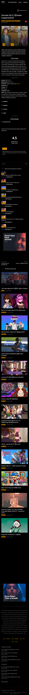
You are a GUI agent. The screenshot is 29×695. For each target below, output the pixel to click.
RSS (24, 638)
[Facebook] (4, 639)
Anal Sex (15, 49)
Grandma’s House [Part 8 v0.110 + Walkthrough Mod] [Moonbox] (12, 219)
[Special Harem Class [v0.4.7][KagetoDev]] (3, 187)
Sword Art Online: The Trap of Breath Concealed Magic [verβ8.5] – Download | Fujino (12, 511)
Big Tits (23, 49)
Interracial (23, 51)
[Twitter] (13, 642)
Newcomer (3, 181)
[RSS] (21, 639)
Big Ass (19, 49)
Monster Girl (18, 53)
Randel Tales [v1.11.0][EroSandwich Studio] (13, 466)
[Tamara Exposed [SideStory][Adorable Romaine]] (3, 195)
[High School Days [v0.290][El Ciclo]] (14, 478)
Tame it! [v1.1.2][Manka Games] (22, 263)
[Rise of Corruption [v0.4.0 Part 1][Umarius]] (3, 180)
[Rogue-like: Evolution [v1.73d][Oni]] (14, 525)
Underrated (17, 20)
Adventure (10, 49)
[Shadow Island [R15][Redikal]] (3, 209)
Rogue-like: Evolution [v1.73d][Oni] (10, 535)
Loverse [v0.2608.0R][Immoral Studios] (9, 204)
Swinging (3, 55)
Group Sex (18, 51)
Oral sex (23, 53)
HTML (3, 290)
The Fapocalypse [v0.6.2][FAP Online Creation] (11, 175)
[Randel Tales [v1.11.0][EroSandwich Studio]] (14, 456)
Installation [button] (5, 101)
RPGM (13, 20)
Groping (13, 51)
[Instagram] (12, 639)
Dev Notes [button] (5, 109)
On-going (3, 20)
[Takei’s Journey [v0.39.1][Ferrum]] (3, 225)
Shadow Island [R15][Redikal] (7, 212)
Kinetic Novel (4, 53)
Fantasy (8, 51)
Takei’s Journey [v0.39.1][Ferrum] (8, 227)
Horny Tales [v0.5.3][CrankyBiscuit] (5, 264)
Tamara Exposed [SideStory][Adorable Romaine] (11, 197)
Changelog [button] (5, 105)
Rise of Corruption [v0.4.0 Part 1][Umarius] (10, 182)
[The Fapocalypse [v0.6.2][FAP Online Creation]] (3, 173)
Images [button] (4, 113)
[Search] (26, 163)
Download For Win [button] (6, 122)
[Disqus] (14, 562)
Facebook (8, 638)
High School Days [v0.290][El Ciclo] (11, 488)
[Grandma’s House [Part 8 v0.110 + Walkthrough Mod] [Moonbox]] (3, 217)
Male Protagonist (11, 53)
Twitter (16, 641)
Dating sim (4, 51)
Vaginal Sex (9, 55)
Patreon (18, 83)
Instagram (16, 638)
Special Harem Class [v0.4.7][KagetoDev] (9, 190)
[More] (20, 44)
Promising (9, 20)
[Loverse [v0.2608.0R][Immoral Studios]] (3, 202)
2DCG (6, 49)
